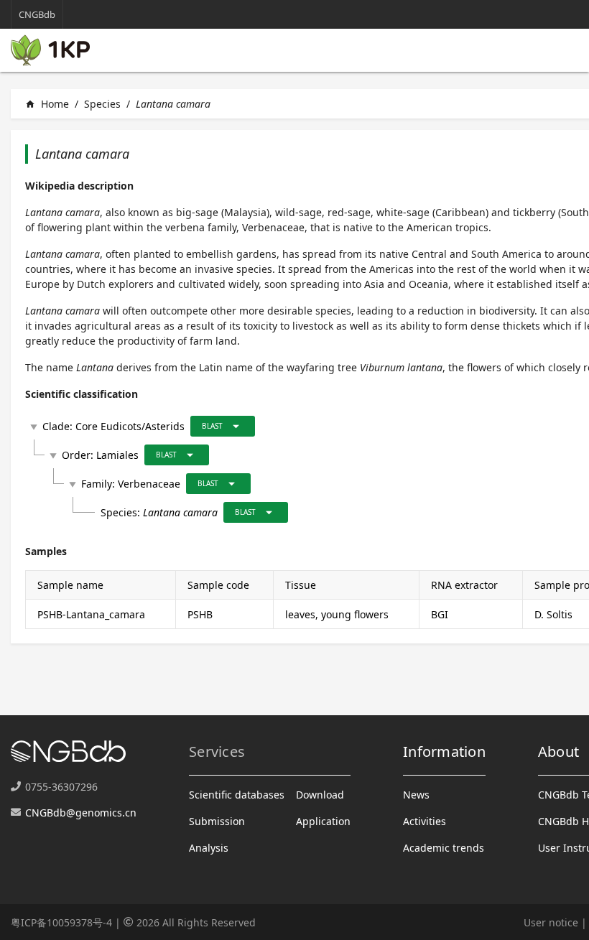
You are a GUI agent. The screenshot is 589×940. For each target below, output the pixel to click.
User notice (551, 922)
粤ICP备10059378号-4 (61, 922)
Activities (424, 821)
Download (320, 794)
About (558, 751)
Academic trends (443, 848)
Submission (217, 821)
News (416, 794)
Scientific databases (236, 794)
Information (444, 751)
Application (323, 821)
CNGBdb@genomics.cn (80, 812)
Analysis (208, 848)
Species (102, 104)
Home (47, 104)
